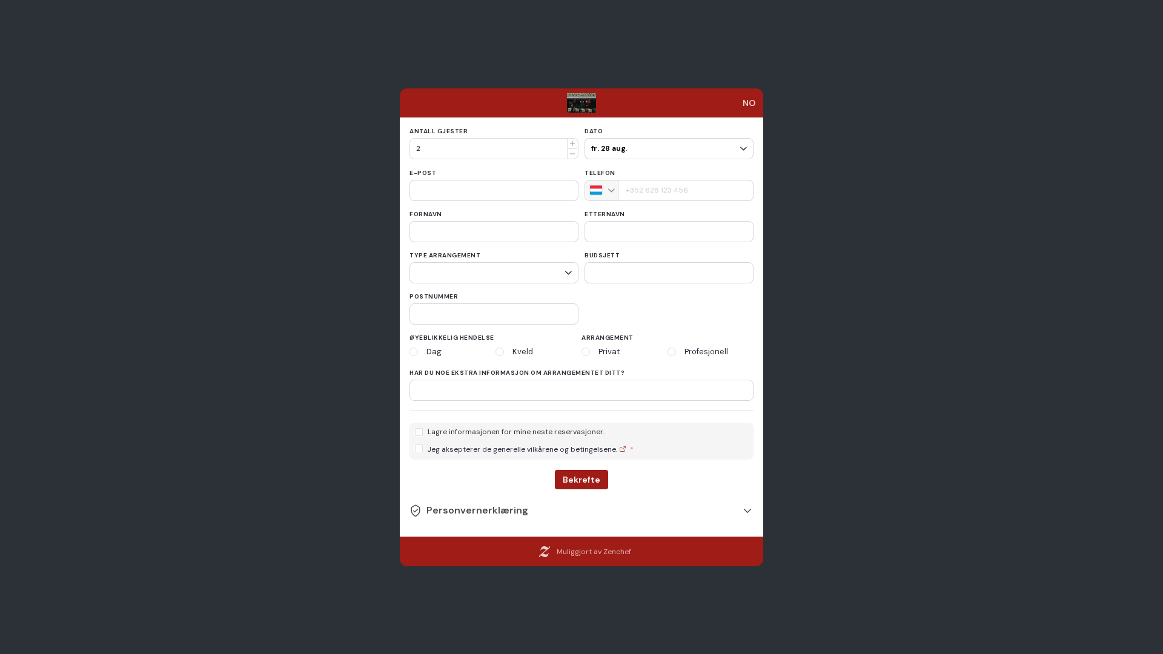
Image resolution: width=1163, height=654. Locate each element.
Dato (594, 131)
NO (749, 102)
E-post (422, 173)
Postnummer (433, 296)
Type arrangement (444, 255)
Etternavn (605, 214)
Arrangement (608, 338)
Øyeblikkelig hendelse (451, 338)
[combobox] (601, 190)
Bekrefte (581, 479)
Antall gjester (438, 131)
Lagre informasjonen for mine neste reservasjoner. (516, 432)
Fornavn (425, 214)
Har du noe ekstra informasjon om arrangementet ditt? (517, 373)
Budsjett (602, 255)
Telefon (600, 173)
